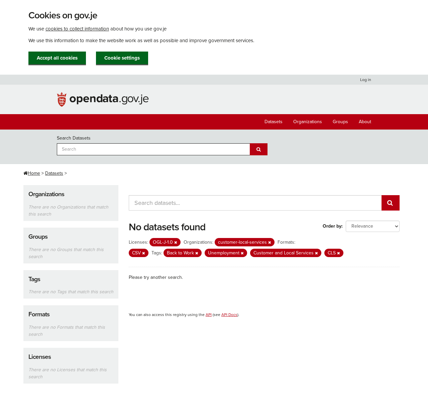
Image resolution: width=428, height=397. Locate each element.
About (365, 122)
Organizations (307, 122)
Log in (365, 79)
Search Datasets (74, 138)
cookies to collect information (77, 29)
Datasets (273, 122)
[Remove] (175, 242)
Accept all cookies (57, 58)
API (209, 314)
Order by (332, 226)
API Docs (229, 314)
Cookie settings (122, 58)
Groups (340, 122)
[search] (391, 203)
